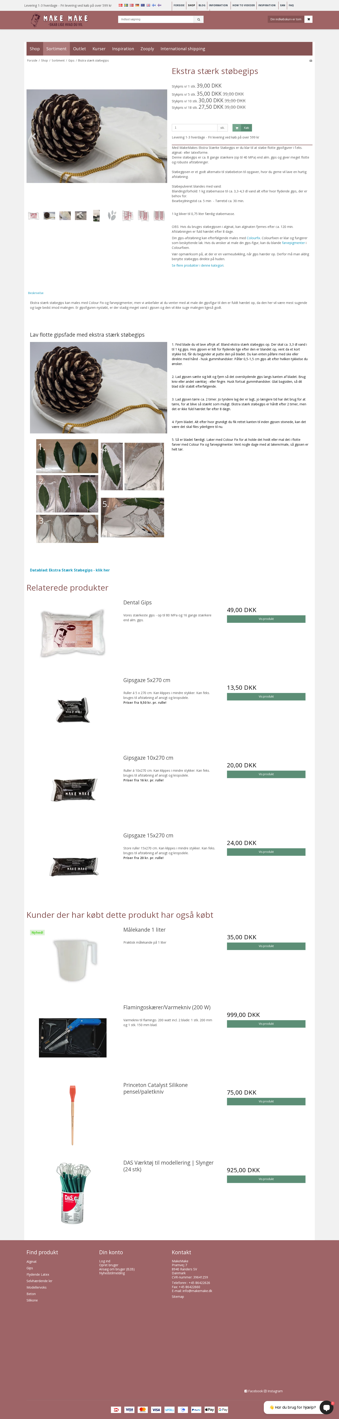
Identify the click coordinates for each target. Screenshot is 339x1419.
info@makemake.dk (197, 1291)
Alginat (32, 1261)
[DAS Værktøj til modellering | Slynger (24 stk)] (73, 1193)
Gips (30, 1268)
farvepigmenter (293, 243)
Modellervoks (37, 1287)
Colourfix (253, 238)
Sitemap (178, 1296)
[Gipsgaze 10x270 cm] (73, 788)
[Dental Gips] (73, 633)
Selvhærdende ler (39, 1281)
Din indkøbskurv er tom (286, 19)
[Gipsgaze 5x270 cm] (73, 711)
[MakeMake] (61, 20)
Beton (31, 1294)
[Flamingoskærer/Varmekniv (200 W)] (73, 1038)
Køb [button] (246, 128)
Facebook (255, 1391)
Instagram (275, 1391)
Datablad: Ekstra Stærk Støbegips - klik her (70, 570)
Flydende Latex (38, 1274)
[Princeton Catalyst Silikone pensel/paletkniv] (73, 1115)
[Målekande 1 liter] (73, 960)
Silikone (32, 1300)
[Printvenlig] (310, 60)
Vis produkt (266, 619)
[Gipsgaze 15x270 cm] (73, 866)
